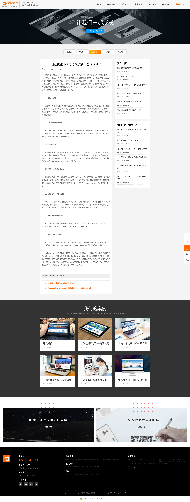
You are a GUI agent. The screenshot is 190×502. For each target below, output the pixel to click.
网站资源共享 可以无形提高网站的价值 (131, 93)
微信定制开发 (98, 459)
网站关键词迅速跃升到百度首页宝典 (130, 68)
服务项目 (125, 4)
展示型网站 (68, 467)
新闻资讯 (152, 4)
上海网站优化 (171, 459)
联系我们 (166, 4)
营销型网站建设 (132, 459)
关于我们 (111, 4)
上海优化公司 (141, 461)
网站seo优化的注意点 (57, 275)
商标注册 (115, 459)
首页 (99, 4)
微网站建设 (141, 463)
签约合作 (121, 52)
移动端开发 (85, 467)
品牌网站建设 (69, 459)
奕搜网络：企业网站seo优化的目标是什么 (61, 283)
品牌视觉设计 (107, 459)
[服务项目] (187, 248)
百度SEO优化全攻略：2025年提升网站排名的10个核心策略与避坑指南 (69, 288)
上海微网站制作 (162, 463)
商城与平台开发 (94, 467)
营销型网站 (76, 467)
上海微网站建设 (151, 463)
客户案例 (138, 4)
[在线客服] (187, 236)
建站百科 (82, 52)
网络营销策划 (79, 459)
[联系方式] (187, 254)
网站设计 (134, 463)
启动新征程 (141, 427)
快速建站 (180, 4)
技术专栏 (108, 52)
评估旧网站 (48, 427)
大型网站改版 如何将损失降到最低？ (130, 102)
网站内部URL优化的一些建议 (127, 140)
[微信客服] (187, 242)
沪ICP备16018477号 (120, 493)
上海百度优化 (181, 459)
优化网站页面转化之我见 (126, 76)
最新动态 (69, 52)
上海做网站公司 (170, 461)
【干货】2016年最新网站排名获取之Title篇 (132, 85)
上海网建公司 (151, 461)
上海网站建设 (143, 459)
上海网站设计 (162, 459)
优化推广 (95, 52)
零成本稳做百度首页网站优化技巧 (129, 110)
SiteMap (33, 475)
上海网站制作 (152, 459)
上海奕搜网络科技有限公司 (10, 4)
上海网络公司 (132, 461)
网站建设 (179, 461)
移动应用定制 (88, 459)
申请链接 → (134, 468)
